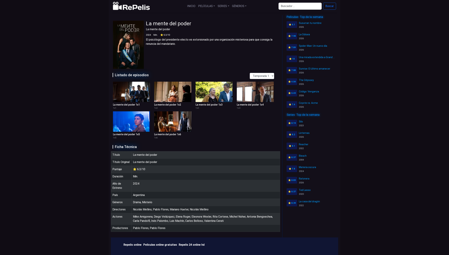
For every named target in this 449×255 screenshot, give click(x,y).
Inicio (191, 6)
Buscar (329, 6)
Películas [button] (205, 6)
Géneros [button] (238, 6)
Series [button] (222, 6)
